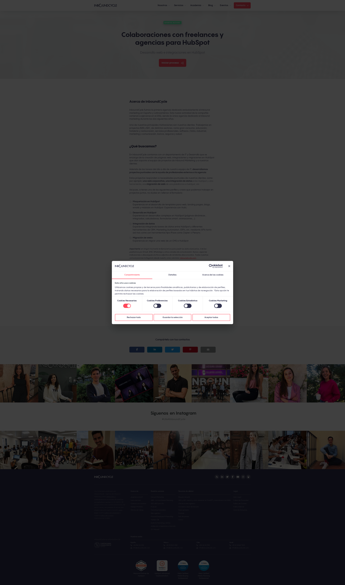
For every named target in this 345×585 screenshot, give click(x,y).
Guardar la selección (173, 318)
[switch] (157, 306)
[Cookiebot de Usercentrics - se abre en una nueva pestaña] (211, 266)
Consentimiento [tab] (132, 275)
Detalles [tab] (172, 275)
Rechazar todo (134, 318)
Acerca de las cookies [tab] (212, 275)
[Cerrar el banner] (229, 266)
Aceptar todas (211, 318)
